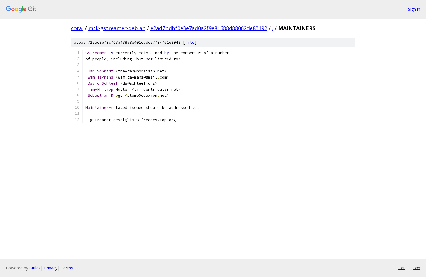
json (415, 267)
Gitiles (35, 268)
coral (77, 28)
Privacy (50, 268)
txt (401, 267)
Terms (67, 268)
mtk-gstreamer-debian (116, 28)
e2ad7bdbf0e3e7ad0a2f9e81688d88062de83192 (208, 28)
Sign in (414, 9)
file (189, 42)
